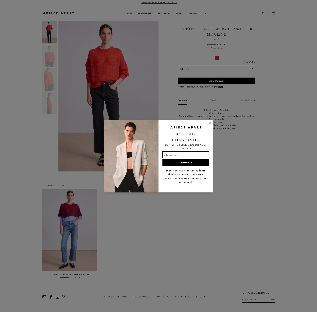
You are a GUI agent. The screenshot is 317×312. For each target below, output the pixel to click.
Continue (186, 162)
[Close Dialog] (209, 123)
